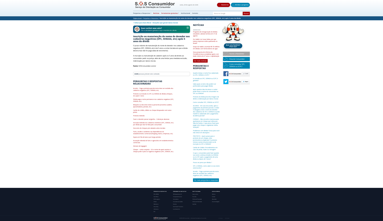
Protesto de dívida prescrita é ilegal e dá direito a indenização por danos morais (206, 98)
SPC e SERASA (156, 194)
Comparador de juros (177, 196)
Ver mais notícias (200, 61)
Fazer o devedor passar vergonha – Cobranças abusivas (151, 119)
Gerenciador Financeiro (178, 206)
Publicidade (227, 218)
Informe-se (156, 209)
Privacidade (220, 218)
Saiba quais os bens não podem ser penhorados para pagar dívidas (204, 85)
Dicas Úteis (156, 206)
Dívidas (155, 201)
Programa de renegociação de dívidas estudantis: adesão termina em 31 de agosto (205, 34)
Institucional (185, 13)
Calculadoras (176, 199)
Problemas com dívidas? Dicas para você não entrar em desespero (206, 132)
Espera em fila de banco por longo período (147, 137)
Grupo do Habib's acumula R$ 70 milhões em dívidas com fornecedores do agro (206, 48)
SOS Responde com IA (177, 194)
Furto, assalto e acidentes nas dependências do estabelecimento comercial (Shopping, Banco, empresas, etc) (153, 133)
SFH (154, 211)
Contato (195, 13)
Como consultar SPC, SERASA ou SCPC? (206, 102)
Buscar (246, 13)
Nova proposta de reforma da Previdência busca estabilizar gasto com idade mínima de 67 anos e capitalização (206, 54)
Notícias (156, 13)
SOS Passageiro (157, 199)
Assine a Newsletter (236, 54)
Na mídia (194, 196)
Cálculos (175, 204)
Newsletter (214, 199)
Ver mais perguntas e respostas (206, 180)
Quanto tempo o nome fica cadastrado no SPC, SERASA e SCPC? (205, 74)
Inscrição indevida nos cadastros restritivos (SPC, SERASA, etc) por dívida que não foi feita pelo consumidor (153, 124)
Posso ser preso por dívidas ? (202, 162)
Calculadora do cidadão (178, 201)
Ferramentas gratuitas (169, 13)
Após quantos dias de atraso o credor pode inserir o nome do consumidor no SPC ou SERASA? (205, 91)
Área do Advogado (215, 201)
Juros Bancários (176, 209)
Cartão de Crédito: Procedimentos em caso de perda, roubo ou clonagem (205, 148)
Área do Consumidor (237, 59)
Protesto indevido (139, 116)
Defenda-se (156, 204)
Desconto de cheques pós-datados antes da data (149, 128)
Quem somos (195, 194)
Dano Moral (156, 196)
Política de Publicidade (197, 201)
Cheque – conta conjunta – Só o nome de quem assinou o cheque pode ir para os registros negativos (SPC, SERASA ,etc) (153, 150)
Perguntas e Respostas (142, 13)
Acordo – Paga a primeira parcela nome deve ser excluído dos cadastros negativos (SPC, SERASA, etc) (153, 89)
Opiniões (194, 204)
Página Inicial (137, 18)
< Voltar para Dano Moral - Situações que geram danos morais (155, 23)
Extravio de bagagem (140, 146)
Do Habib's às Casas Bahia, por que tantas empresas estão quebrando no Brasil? (205, 41)
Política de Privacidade (197, 199)
